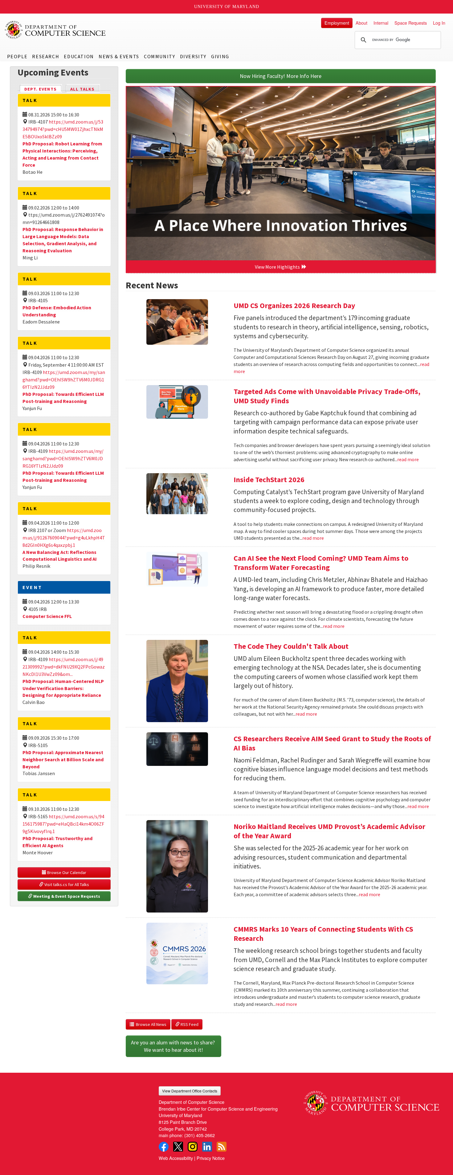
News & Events (119, 56)
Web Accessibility (176, 1158)
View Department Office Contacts (189, 1090)
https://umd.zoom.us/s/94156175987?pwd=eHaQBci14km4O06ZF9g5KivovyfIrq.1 (63, 823)
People (17, 56)
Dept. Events (43, 89)
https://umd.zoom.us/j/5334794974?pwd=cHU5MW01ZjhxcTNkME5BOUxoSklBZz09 (62, 129)
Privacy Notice (211, 1158)
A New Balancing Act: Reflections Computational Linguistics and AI (59, 555)
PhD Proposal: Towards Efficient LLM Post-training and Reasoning (63, 476)
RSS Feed (189, 1024)
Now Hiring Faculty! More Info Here (280, 75)
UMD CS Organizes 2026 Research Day (294, 305)
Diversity (193, 56)
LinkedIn (207, 1147)
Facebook (164, 1147)
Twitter (178, 1147)
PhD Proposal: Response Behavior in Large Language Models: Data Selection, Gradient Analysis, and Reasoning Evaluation (62, 240)
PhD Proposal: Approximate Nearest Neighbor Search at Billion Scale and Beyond (63, 759)
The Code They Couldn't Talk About (291, 646)
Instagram (193, 1147)
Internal (380, 22)
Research (45, 56)
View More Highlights (278, 267)
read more (408, 459)
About (361, 22)
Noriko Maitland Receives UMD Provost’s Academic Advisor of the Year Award (329, 831)
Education (79, 56)
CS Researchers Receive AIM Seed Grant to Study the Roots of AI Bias (332, 743)
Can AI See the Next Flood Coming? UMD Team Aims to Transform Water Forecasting (321, 562)
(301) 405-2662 (199, 1135)
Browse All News (150, 1024)
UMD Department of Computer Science (55, 30)
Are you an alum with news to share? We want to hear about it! (173, 1046)
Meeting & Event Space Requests (66, 896)
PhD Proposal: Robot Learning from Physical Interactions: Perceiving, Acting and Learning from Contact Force (62, 154)
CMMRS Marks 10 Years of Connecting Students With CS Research (323, 933)
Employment (336, 22)
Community (159, 56)
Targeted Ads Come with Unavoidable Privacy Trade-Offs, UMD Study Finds (327, 396)
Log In (439, 22)
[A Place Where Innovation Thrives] (280, 173)
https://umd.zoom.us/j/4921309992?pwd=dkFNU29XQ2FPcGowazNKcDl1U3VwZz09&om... (63, 666)
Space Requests (410, 22)
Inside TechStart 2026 (269, 479)
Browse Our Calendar (66, 872)
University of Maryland (226, 6)
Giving (220, 56)
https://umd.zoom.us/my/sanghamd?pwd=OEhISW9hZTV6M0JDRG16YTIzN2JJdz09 (63, 379)
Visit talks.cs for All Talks (66, 884)
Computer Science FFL (47, 616)
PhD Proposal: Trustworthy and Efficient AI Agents (57, 841)
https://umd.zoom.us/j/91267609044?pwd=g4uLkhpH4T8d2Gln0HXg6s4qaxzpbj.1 (63, 537)
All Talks (82, 89)
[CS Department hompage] (371, 1100)
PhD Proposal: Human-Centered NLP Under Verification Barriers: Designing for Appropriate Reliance (63, 688)
